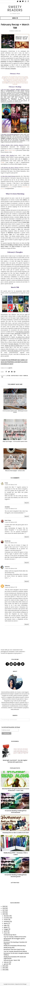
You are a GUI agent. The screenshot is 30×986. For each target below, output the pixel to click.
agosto (6, 923)
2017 (3, 910)
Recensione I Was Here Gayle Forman (14, 949)
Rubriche (25, 375)
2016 (3, 912)
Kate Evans (8, 520)
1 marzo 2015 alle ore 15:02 (11, 484)
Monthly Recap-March (10, 935)
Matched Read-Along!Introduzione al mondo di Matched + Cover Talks (15, 789)
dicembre (6, 916)
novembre (7, 918)
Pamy (6, 483)
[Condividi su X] (9, 371)
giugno (6, 927)
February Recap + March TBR (12, 960)
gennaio (6, 964)
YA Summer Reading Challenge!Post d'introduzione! (15, 811)
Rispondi (27, 502)
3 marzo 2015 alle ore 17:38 (11, 587)
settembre (7, 921)
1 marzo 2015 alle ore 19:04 (11, 568)
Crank (2, 162)
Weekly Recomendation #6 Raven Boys (15, 945)
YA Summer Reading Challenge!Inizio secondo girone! (16, 875)
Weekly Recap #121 (9, 947)
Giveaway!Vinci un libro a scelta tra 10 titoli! (15, 832)
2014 (3, 966)
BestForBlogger (23, 984)
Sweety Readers (15, 8)
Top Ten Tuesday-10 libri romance (14, 78)
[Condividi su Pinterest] (12, 371)
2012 (3, 970)
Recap (21, 375)
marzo (5, 933)
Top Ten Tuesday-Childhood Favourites (15, 937)
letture (8, 375)
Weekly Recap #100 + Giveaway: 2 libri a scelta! (16, 853)
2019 (3, 906)
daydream (7, 541)
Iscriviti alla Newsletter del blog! (11, 727)
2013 (3, 968)
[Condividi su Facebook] (6, 371)
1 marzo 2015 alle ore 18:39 (11, 522)
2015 (3, 914)
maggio (6, 929)
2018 (3, 908)
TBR (2, 377)
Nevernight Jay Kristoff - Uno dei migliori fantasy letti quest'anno (15, 761)
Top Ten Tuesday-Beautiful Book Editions (15, 951)
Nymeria (7, 566)
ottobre (6, 919)
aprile (5, 931)
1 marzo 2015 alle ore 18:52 (11, 542)
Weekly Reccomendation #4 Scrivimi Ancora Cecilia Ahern (15, 79)
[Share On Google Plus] (14, 371)
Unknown (7, 585)
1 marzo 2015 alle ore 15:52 (11, 508)
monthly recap (15, 375)
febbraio (6, 962)
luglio (5, 925)
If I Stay (10, 186)
